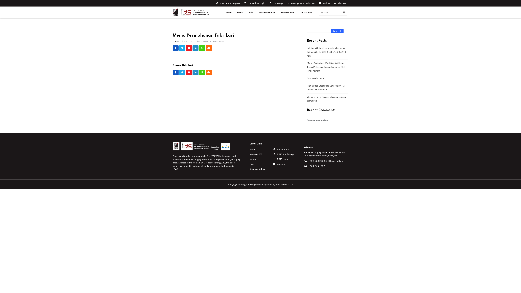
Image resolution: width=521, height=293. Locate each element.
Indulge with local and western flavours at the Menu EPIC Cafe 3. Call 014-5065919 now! (326, 52)
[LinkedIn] (195, 48)
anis (177, 41)
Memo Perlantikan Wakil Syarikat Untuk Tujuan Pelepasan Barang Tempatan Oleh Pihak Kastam (326, 67)
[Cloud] (209, 48)
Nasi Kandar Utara (315, 78)
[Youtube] (189, 48)
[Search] (344, 12)
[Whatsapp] (202, 48)
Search (337, 31)
